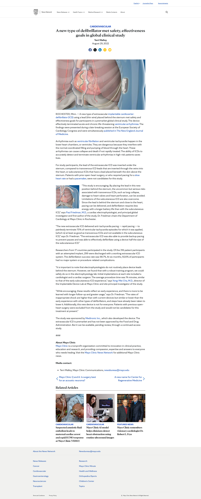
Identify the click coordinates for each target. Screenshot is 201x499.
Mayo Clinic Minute (87, 466)
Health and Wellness (88, 471)
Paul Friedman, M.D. (76, 212)
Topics (82, 486)
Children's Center (86, 481)
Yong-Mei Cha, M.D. (123, 280)
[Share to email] (105, 49)
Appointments (163, 3)
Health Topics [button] (78, 12)
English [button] (136, 3)
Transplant (37, 486)
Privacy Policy (53, 495)
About (122, 12)
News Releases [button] (62, 12)
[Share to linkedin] (100, 49)
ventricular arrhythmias (127, 124)
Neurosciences (39, 481)
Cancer (36, 466)
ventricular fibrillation (88, 141)
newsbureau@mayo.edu (116, 370)
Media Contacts (111, 12)
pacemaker (80, 178)
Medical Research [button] (94, 12)
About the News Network (44, 451)
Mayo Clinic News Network (99, 352)
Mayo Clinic (62, 345)
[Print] (109, 49)
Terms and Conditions (39, 495)
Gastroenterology (40, 476)
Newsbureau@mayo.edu (89, 451)
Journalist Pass (148, 3)
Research (83, 461)
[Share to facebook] (90, 49)
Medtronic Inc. (93, 318)
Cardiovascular (39, 471)
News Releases (39, 461)
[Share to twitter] (95, 49)
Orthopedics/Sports (88, 476)
